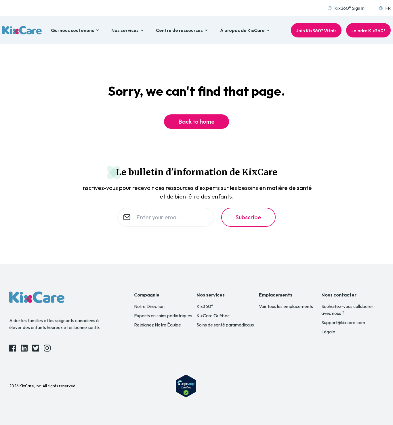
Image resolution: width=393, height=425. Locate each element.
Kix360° (205, 306)
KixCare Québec (213, 315)
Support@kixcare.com (343, 322)
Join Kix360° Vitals (316, 30)
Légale (328, 332)
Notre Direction (149, 306)
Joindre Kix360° (368, 30)
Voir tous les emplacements (286, 306)
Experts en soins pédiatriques (163, 315)
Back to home (196, 121)
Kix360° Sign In (349, 8)
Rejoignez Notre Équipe (157, 325)
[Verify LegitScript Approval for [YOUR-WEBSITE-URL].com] (186, 386)
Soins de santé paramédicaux (225, 325)
